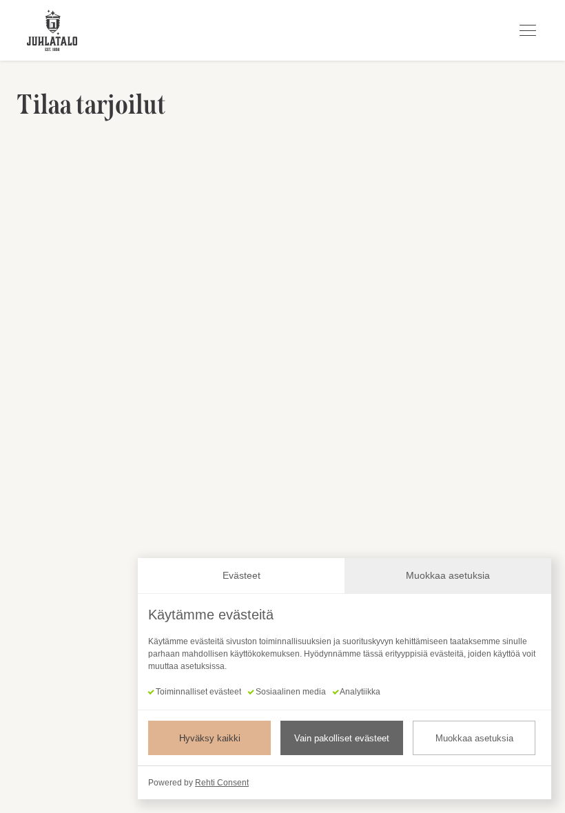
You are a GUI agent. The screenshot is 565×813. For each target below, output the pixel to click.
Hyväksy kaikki (209, 738)
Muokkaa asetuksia (474, 738)
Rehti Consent (222, 783)
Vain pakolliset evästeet (341, 738)
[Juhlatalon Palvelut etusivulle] (52, 30)
